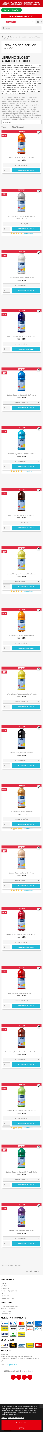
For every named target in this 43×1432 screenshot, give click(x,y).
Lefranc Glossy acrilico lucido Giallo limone (21, 574)
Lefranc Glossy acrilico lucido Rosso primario (21, 934)
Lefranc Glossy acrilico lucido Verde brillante (21, 1172)
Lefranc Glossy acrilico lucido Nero (22, 753)
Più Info (4, 1417)
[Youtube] (29, 1377)
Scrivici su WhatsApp (11, 10)
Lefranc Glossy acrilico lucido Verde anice (21, 1110)
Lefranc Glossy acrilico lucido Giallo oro (21, 635)
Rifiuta (21, 1428)
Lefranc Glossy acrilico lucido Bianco (21, 278)
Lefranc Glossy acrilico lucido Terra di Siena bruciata (22, 1052)
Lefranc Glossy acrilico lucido (20, 47)
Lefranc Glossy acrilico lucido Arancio (21, 157)
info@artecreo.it (11, 1365)
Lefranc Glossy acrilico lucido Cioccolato (22, 515)
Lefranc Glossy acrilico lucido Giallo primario (21, 694)
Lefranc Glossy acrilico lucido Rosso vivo (22, 993)
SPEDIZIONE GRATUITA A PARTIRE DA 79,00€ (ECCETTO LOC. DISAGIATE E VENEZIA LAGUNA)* (21, 3)
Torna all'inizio (32, 1271)
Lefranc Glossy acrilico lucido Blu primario (21, 395)
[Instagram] (18, 1377)
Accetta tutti (21, 1422)
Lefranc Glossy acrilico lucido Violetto (21, 1231)
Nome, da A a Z (21, 122)
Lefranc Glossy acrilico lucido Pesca (21, 873)
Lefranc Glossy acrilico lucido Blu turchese (21, 454)
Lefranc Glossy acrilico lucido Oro (21, 811)
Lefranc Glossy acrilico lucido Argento (21, 216)
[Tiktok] (24, 1377)
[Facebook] (13, 1377)
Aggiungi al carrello (26, 170)
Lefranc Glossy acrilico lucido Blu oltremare (21, 336)
